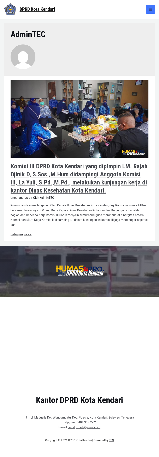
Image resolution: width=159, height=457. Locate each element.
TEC (111, 440)
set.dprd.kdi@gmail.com (84, 427)
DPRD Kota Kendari (37, 9)
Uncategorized (20, 198)
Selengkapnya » (21, 234)
